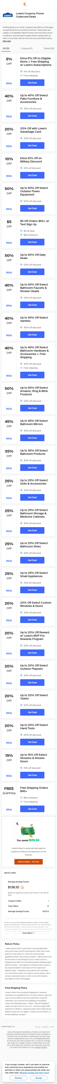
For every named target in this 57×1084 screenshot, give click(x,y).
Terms (52, 1027)
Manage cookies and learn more (34, 1072)
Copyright (45, 1027)
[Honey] (25, 4)
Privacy (37, 1027)
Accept (38, 1078)
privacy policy (41, 1047)
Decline (18, 1078)
